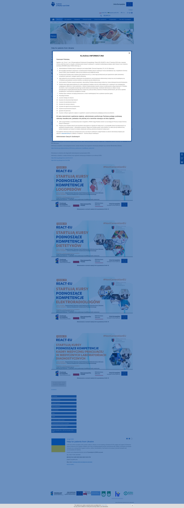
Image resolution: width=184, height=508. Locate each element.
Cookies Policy (104, 505)
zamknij (132, 505)
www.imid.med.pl (66, 133)
